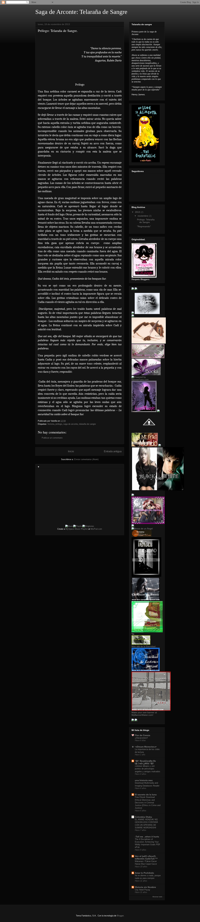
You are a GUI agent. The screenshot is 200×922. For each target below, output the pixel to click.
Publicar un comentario (52, 438)
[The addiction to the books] (147, 631)
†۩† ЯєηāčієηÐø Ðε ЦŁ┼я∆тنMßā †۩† (145, 762)
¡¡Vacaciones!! (141, 738)
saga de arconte (70, 424)
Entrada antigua (113, 451)
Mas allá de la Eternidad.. (144, 646)
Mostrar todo (157, 897)
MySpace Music (73, 529)
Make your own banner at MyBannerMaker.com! (144, 713)
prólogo (58, 424)
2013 (138, 212)
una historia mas (144, 780)
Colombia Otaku (143, 817)
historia (51, 424)
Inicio (71, 451)
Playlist (84, 529)
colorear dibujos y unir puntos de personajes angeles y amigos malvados (147, 769)
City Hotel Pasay (142, 890)
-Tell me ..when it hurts (147, 836)
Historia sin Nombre (145, 887)
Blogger (120, 915)
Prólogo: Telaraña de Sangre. (146, 220)
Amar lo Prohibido (144, 873)
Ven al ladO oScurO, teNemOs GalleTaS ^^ (146, 857)
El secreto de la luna (146, 794)
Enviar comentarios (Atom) (86, 459)
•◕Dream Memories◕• (146, 746)
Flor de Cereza (142, 735)
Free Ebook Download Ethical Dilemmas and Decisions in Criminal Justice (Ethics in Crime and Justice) (147, 802)
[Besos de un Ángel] (142, 528)
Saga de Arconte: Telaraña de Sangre (81, 11)
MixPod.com (96, 529)
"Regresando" (144, 226)
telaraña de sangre (87, 424)
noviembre (143, 216)
